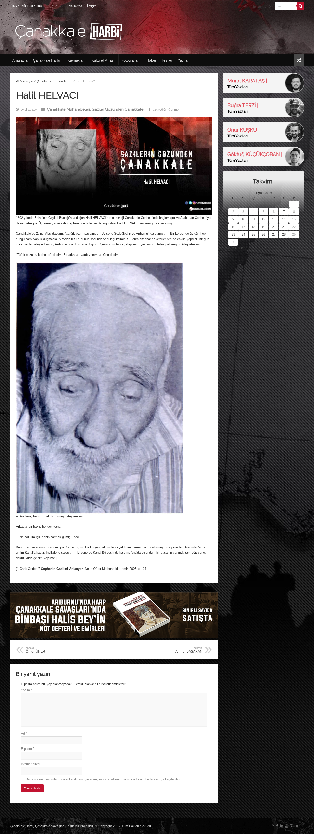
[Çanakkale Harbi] (68, 31)
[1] (58, 558)
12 (263, 219)
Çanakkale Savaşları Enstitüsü (57, 826)
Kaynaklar (75, 60)
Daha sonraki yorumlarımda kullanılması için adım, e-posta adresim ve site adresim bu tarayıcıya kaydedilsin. (104, 779)
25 (253, 234)
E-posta (27, 749)
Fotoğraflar (130, 60)
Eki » (242, 248)
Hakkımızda (74, 6)
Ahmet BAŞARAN (188, 649)
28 (284, 234)
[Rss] (246, 6)
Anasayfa (19, 60)
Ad (24, 733)
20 (273, 227)
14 (284, 219)
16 (233, 227)
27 (273, 234)
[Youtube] (260, 6)
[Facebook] (250, 6)
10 (243, 219)
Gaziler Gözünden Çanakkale (117, 109)
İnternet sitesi (30, 764)
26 (263, 234)
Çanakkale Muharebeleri (54, 81)
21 (284, 227)
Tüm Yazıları (237, 87)
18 (253, 227)
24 (243, 234)
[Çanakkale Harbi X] (270, 6)
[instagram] (264, 6)
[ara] (300, 6)
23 (233, 234)
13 (273, 219)
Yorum (26, 690)
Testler (167, 60)
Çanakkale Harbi (46, 60)
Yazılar (183, 60)
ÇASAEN (55, 6)
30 (233, 242)
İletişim (91, 6)
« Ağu (232, 248)
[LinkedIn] (255, 6)
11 (253, 219)
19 (263, 227)
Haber (151, 60)
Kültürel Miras (103, 60)
